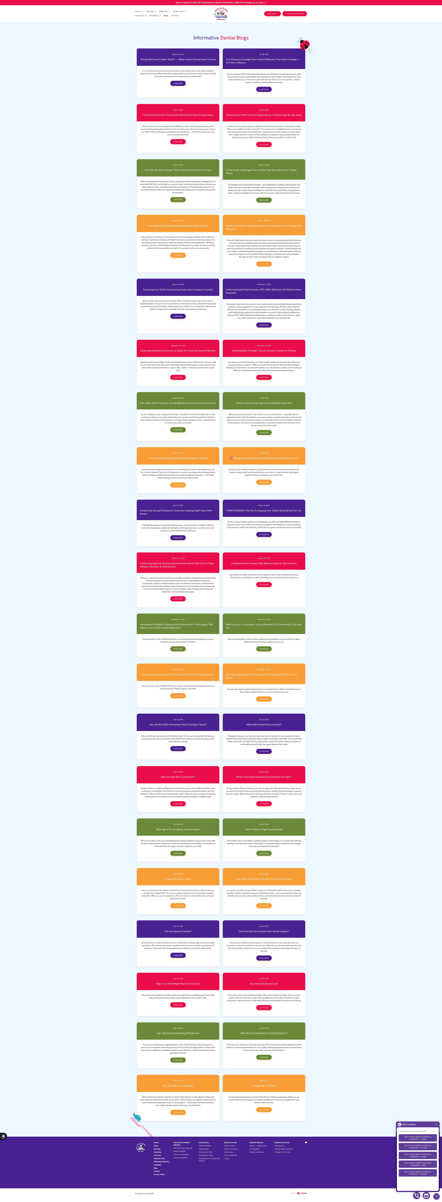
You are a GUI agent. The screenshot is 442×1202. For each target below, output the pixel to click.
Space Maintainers (181, 1158)
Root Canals (228, 1152)
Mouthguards (280, 1146)
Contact (157, 1171)
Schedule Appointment (295, 14)
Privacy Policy (159, 1174)
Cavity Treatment (230, 1155)
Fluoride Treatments (181, 1154)
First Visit (157, 1155)
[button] (139, 11)
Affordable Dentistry (161, 1162)
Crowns (227, 1158)
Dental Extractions (231, 1149)
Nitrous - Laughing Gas (258, 1146)
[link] (221, 13)
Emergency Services (282, 1152)
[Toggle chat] (436, 1196)
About (156, 1146)
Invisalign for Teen (205, 1152)
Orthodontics (204, 1142)
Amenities (157, 1152)
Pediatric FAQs (159, 1158)
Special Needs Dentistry (284, 1149)
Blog (155, 1168)
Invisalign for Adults (206, 1155)
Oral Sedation (254, 1149)
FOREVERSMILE (205, 1146)
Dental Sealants (180, 1151)
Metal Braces (204, 1149)
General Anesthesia (256, 1152)
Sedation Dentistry (256, 1142)
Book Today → (259, 2)
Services (157, 1149)
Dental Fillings (229, 1146)
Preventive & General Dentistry (181, 1144)
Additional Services (282, 1142)
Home (156, 1142)
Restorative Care (230, 1142)
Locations (157, 1165)
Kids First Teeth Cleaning (183, 1148)
